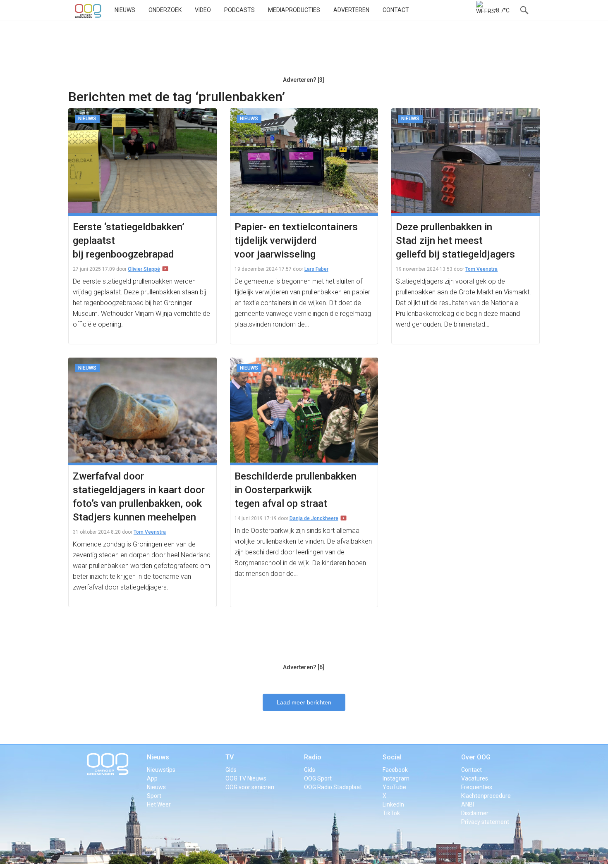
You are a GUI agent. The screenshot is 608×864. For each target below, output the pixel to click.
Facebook (395, 769)
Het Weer (159, 804)
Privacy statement (485, 822)
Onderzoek (165, 10)
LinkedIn (393, 804)
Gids (231, 769)
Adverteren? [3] (303, 79)
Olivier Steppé (144, 269)
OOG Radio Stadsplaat (333, 787)
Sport (154, 795)
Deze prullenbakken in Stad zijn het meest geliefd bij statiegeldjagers (455, 240)
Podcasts (239, 10)
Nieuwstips (161, 769)
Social (392, 757)
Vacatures (474, 778)
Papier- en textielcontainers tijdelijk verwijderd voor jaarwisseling (296, 240)
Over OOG (476, 757)
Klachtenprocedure (486, 795)
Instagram (396, 778)
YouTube (394, 787)
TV (229, 757)
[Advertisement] (303, 51)
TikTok (391, 813)
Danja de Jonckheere (314, 518)
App (152, 778)
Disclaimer (474, 813)
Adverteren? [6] (303, 667)
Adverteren (351, 10)
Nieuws (125, 10)
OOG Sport (318, 778)
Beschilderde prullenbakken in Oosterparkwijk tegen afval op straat (296, 489)
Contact (396, 10)
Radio (312, 757)
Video (203, 10)
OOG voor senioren (249, 787)
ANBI (467, 804)
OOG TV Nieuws (245, 778)
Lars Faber (316, 269)
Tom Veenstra (481, 269)
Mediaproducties (294, 10)
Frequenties (476, 787)
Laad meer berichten (304, 702)
